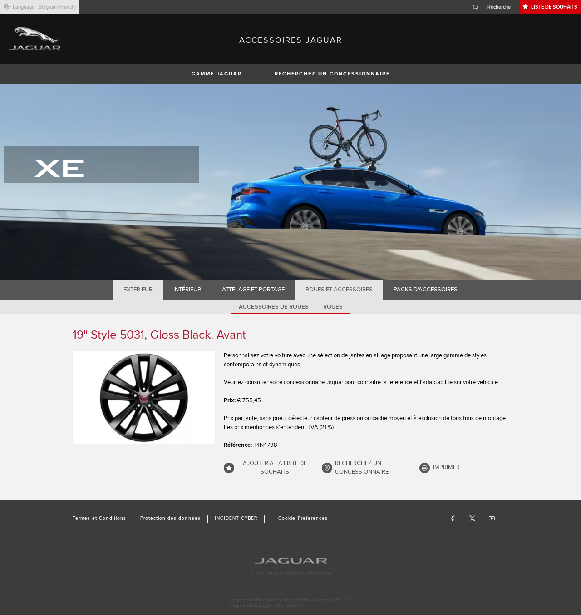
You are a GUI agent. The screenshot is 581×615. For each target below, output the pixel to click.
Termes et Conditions (99, 518)
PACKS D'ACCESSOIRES (426, 289)
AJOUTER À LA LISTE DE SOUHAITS (275, 468)
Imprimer (446, 467)
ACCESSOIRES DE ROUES (274, 306)
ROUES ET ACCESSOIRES (339, 289)
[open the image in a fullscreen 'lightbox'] (144, 397)
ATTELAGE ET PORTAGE (253, 289)
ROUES (333, 306)
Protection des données (170, 518)
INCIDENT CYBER (236, 518)
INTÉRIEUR (187, 289)
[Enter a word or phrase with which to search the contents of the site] (494, 7)
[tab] (138, 290)
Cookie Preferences (303, 518)
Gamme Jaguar (217, 74)
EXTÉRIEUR (138, 289)
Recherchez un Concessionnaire (332, 74)
